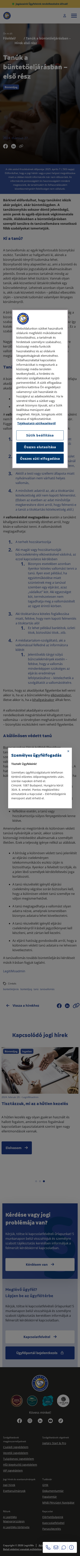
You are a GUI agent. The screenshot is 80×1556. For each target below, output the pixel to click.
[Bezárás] (68, 751)
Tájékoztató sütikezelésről (36, 423)
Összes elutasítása (40, 447)
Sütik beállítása (40, 435)
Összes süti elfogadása (40, 458)
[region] (40, 389)
